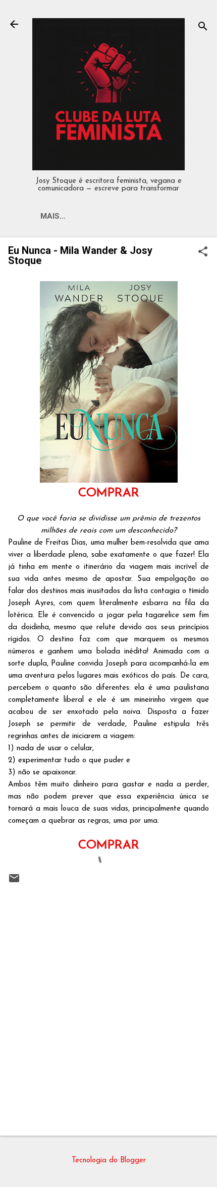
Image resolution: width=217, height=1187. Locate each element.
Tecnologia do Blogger (109, 1160)
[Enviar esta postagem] (14, 882)
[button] (203, 252)
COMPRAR (108, 493)
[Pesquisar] (203, 27)
